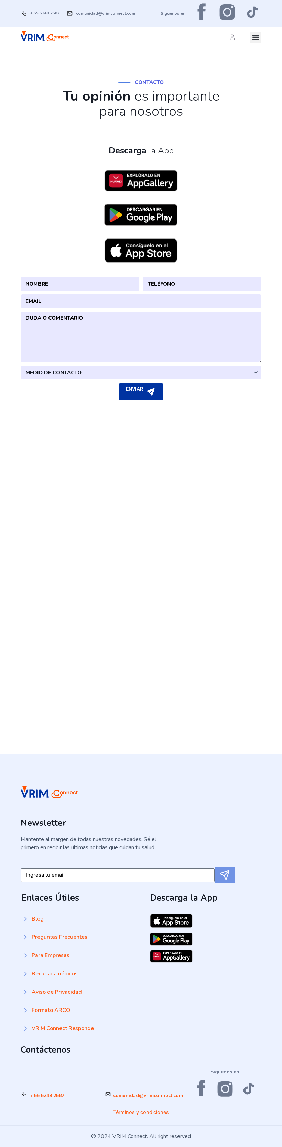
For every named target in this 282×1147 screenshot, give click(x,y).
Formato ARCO (51, 1010)
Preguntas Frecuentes (59, 937)
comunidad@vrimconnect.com (148, 1095)
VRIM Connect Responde (63, 1028)
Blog (38, 919)
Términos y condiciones (141, 1112)
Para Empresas (50, 955)
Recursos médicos (55, 973)
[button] (255, 37)
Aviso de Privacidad (57, 992)
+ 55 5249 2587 (47, 1095)
